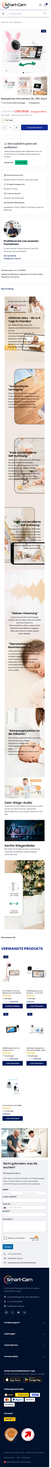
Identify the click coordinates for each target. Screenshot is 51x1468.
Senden (7, 1244)
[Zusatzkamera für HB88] (12, 1084)
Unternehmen (11, 1342)
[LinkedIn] (24, 1309)
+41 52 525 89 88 (14, 1251)
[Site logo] (15, 5)
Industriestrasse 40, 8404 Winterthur (23, 1294)
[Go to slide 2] (25, 70)
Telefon (7, 1201)
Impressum (26, 1455)
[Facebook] (12, 1309)
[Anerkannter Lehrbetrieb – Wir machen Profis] (27, 1432)
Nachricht (8, 1216)
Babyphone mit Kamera (29, 271)
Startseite (4, 22)
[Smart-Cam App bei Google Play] (33, 1377)
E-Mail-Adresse (10, 1194)
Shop (11, 22)
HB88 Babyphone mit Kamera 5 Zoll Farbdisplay (10, 1047)
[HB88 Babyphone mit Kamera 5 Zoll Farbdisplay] (12, 1026)
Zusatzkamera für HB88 (12, 1103)
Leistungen (9, 1331)
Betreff (7, 1209)
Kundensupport (12, 1319)
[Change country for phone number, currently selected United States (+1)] (5, 1205)
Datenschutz (9, 1455)
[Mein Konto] (40, 4)
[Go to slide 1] (23, 70)
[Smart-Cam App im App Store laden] (13, 1377)
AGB (18, 1455)
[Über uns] (11, 1432)
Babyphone (18, 22)
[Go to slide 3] (28, 70)
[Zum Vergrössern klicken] (6, 69)
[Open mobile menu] (3, 13)
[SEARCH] (44, 13)
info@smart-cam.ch (12, 256)
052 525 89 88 (10, 253)
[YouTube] (18, 1309)
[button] (4, 51)
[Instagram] (6, 1309)
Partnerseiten (11, 1353)
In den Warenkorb (34, 125)
